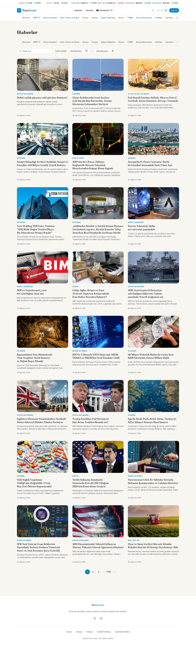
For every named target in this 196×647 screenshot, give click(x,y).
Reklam (89, 632)
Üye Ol (174, 10)
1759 (109, 572)
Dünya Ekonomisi (144, 18)
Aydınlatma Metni (122, 632)
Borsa (121, 18)
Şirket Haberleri (108, 18)
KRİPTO (36, 18)
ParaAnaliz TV (106, 10)
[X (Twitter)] (94, 618)
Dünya (85, 18)
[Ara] (152, 10)
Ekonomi (26, 18)
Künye (69, 632)
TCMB (130, 18)
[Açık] (158, 10)
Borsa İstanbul (50, 18)
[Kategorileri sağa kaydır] (177, 18)
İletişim (79, 632)
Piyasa (95, 18)
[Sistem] (166, 10)
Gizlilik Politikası (104, 632)
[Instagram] (101, 618)
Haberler (78, 10)
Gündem (169, 18)
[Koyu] (162, 10)
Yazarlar (89, 10)
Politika (158, 18)
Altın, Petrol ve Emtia (69, 18)
